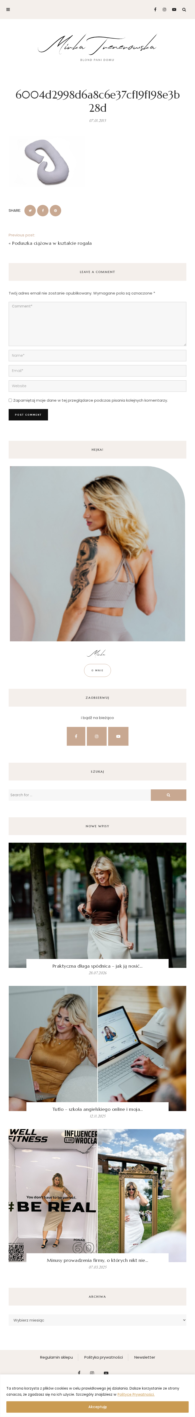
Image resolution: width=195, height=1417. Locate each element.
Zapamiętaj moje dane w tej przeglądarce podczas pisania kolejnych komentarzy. (90, 400)
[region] (97, 1395)
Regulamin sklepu (56, 1357)
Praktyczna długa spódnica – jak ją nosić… (98, 966)
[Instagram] (163, 9)
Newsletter (144, 1357)
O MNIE (97, 670)
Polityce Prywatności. (136, 1394)
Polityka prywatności (103, 1357)
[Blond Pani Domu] (97, 46)
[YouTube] (173, 9)
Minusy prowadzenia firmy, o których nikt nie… (97, 1260)
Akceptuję (97, 1406)
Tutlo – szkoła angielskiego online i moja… (97, 1109)
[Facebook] (153, 9)
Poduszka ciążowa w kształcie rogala (52, 243)
